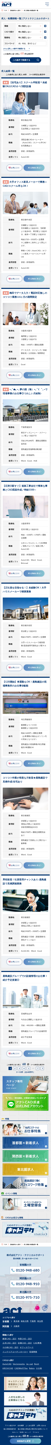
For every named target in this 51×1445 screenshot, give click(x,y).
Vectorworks (19, 1364)
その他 (39, 1368)
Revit (36, 1364)
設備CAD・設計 (25, 1343)
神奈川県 (25, 1321)
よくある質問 (30, 1425)
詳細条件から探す (15, 10)
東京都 (16, 1321)
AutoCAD (7, 1364)
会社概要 (21, 1425)
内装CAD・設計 (25, 1338)
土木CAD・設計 (9, 1343)
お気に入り (15, 168)
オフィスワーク (27, 1347)
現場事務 (33, 1352)
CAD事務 (37, 1343)
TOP (5, 10)
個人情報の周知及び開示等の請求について (33, 1429)
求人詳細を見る (34, 168)
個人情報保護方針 (10, 1429)
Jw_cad (29, 1364)
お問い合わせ (41, 1425)
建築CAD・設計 (9, 1338)
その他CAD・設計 (10, 1347)
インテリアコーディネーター (15, 1352)
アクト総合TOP (10, 1425)
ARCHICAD (7, 1368)
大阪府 (16, 1326)
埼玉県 (40, 1321)
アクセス (36, 1432)
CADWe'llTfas (21, 1368)
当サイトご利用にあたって (21, 1432)
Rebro (32, 1368)
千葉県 (33, 1321)
